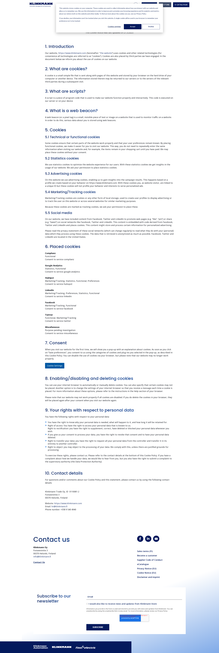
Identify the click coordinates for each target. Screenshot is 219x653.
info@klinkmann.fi (42, 556)
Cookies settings (114, 26)
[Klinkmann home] (41, 5)
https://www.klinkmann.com (72, 53)
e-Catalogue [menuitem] (181, 4)
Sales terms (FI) (145, 551)
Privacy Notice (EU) (146, 568)
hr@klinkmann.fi (59, 506)
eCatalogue (143, 564)
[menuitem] (165, 4)
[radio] (134, 603)
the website (106, 53)
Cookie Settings (54, 365)
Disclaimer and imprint (148, 577)
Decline (151, 26)
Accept (132, 26)
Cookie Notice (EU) (146, 572)
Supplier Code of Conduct (150, 559)
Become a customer (147, 555)
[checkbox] (134, 603)
